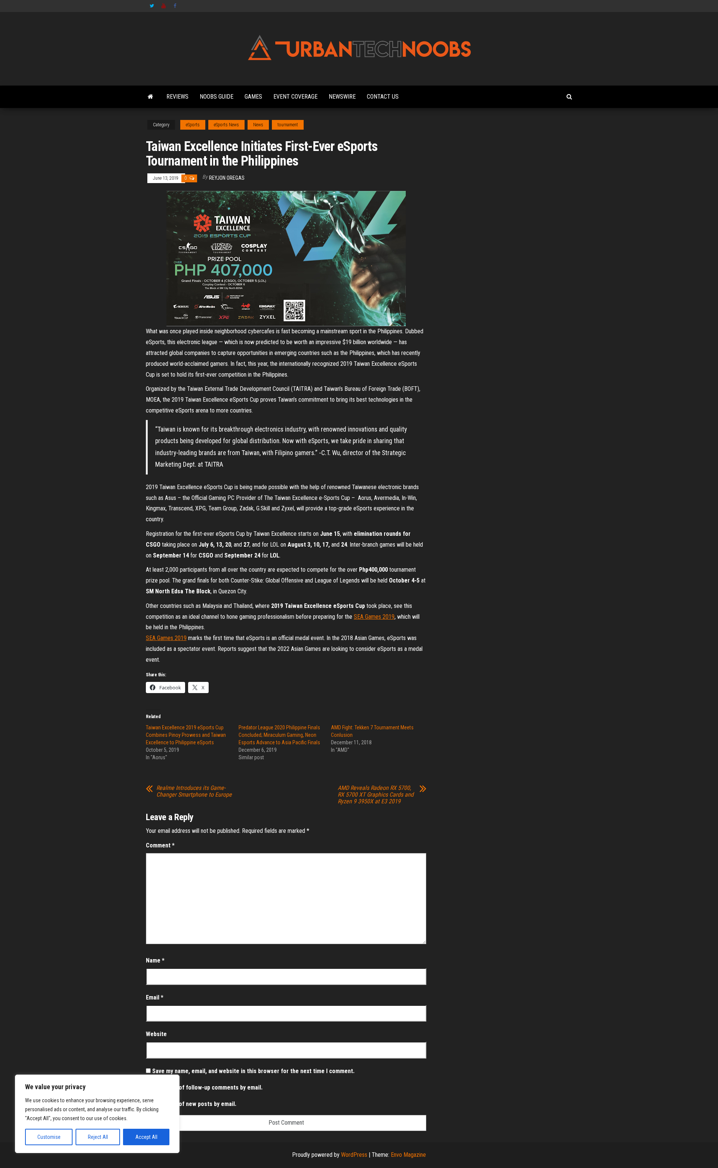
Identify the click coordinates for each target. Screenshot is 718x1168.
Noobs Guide (216, 96)
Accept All (146, 1137)
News (258, 124)
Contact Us (383, 96)
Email (154, 997)
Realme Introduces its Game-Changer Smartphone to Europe (194, 791)
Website (156, 1034)
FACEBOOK (176, 6)
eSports (193, 124)
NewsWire (342, 96)
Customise (49, 1137)
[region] (97, 1114)
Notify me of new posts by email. (194, 1103)
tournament (287, 124)
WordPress (354, 1154)
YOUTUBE (164, 6)
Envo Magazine (408, 1154)
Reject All (98, 1137)
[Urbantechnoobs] (150, 97)
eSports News (226, 124)
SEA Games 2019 (374, 616)
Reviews (177, 96)
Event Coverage (295, 96)
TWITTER (152, 6)
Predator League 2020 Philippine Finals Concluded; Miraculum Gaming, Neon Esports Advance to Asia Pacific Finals (279, 734)
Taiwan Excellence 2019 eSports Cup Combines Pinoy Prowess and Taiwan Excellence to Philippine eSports (186, 734)
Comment (160, 845)
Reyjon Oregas (227, 178)
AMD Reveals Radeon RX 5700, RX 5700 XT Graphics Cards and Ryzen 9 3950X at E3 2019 (376, 795)
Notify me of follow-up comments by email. (207, 1087)
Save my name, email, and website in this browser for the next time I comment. (253, 1071)
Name (155, 960)
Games (253, 96)
